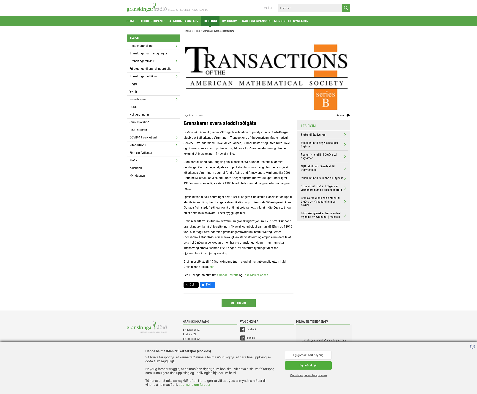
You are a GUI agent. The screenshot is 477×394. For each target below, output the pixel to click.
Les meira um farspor (194, 385)
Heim (130, 21)
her (211, 267)
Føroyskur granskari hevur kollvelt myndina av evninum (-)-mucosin (321, 215)
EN (271, 8)
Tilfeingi (210, 21)
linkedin (251, 337)
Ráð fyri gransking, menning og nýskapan (275, 21)
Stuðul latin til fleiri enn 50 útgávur (322, 178)
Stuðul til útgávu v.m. (313, 134)
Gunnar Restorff (227, 275)
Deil (192, 284)
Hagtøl (133, 84)
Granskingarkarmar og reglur (148, 53)
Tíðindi (134, 38)
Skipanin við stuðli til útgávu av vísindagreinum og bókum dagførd (321, 188)
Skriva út (341, 115)
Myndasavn (137, 175)
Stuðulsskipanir (152, 21)
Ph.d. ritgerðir (138, 130)
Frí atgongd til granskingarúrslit (150, 68)
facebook (251, 329)
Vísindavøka (137, 99)
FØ (265, 8)
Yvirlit (133, 91)
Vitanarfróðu (137, 145)
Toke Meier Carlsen (255, 275)
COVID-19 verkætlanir (143, 137)
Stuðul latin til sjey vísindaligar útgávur (319, 144)
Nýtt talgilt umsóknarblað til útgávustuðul (318, 168)
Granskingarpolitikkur (143, 76)
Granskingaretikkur (141, 61)
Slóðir (133, 160)
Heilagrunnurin (139, 114)
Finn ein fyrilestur (140, 153)
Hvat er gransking (141, 46)
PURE (133, 107)
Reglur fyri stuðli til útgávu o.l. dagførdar (319, 156)
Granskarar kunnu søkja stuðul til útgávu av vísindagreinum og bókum (320, 201)
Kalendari (135, 168)
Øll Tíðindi (238, 303)
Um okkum (229, 21)
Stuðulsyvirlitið (139, 122)
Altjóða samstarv (183, 21)
